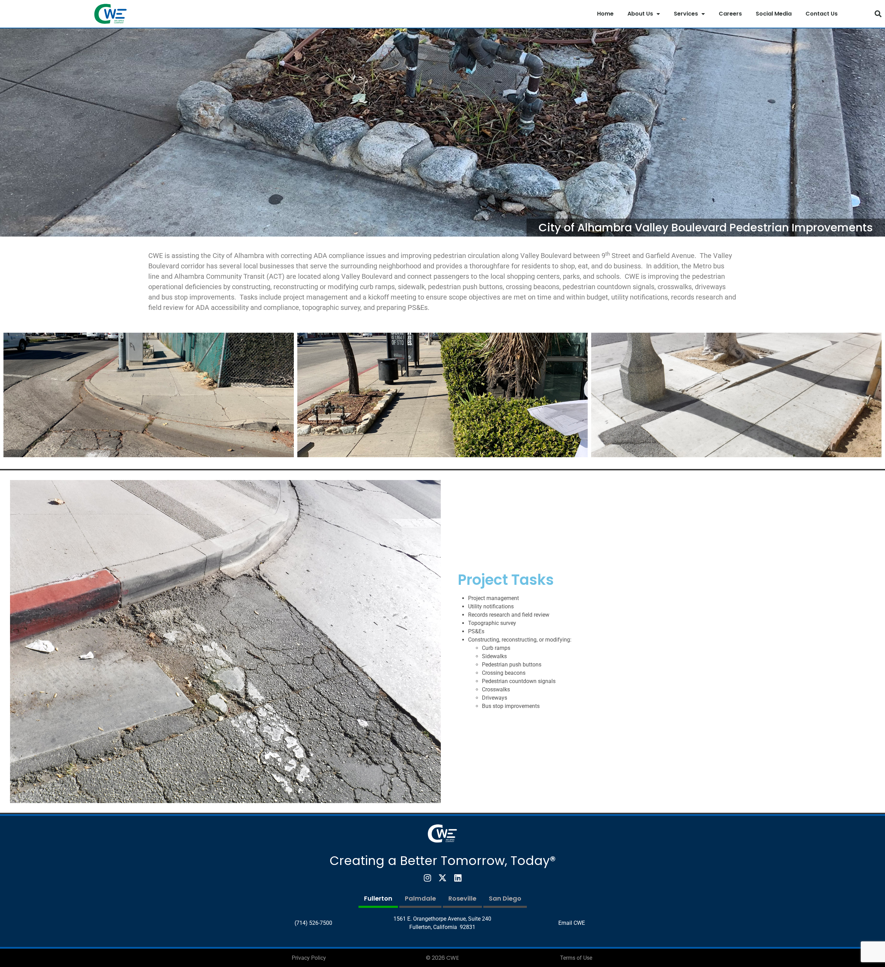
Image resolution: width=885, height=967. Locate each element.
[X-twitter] (442, 878)
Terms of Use (576, 958)
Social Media (774, 14)
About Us (640, 14)
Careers (730, 14)
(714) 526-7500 (313, 923)
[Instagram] (427, 878)
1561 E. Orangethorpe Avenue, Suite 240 (442, 918)
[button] (878, 14)
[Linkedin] (458, 878)
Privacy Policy (309, 958)
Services (686, 14)
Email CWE (571, 923)
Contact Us (821, 14)
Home (605, 14)
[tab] (378, 899)
